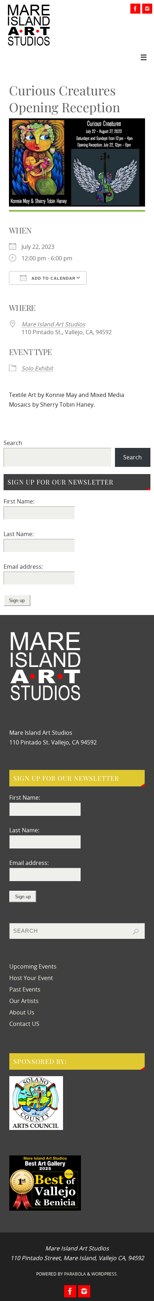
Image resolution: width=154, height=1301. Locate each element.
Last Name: (19, 534)
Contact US (24, 1024)
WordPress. (104, 1274)
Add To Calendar (53, 278)
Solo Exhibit (37, 368)
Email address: (23, 567)
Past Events (24, 989)
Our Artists (24, 1001)
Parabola (75, 1274)
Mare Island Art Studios (53, 324)
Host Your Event (31, 978)
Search (13, 443)
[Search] (135, 931)
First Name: (19, 501)
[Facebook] (135, 9)
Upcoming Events (33, 966)
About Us (21, 1012)
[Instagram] (147, 9)
